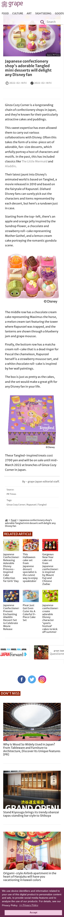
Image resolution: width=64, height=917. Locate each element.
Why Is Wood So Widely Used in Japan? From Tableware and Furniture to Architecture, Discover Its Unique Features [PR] (31, 749)
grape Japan (12, 5)
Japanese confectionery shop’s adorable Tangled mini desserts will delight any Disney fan (28, 68)
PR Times (56, 55)
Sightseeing (43, 13)
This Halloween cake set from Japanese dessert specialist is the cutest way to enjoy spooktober (30, 568)
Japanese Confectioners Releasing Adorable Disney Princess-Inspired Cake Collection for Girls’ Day (11, 568)
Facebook (22, 679)
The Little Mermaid (34, 161)
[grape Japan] (6, 520)
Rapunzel (31, 504)
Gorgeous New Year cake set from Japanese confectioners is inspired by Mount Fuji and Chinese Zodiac (50, 569)
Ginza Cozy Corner (16, 504)
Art (29, 13)
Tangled (42, 504)
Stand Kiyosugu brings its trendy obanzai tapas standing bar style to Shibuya (31, 813)
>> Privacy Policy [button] (28, 905)
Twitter (32, 679)
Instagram (42, 679)
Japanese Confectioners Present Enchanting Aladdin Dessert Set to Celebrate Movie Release (11, 617)
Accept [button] (33, 912)
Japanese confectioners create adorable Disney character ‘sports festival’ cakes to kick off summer (50, 619)
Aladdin (10, 166)
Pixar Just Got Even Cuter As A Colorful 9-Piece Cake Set (29, 613)
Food (5, 13)
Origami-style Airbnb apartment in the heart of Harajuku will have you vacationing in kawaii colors (29, 876)
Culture (17, 13)
